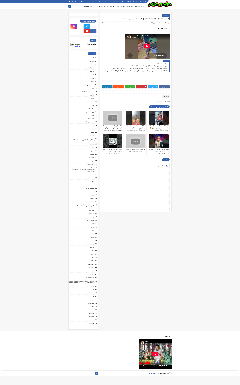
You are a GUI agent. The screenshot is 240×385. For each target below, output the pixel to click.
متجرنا (96, 6)
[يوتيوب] (69, 373)
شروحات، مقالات (90, 188)
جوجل (92, 147)
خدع (93, 161)
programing (91, 303)
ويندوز (92, 240)
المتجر (113, 1)
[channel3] (87, 1)
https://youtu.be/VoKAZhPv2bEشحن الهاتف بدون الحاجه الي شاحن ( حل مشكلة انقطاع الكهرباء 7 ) (139, 68)
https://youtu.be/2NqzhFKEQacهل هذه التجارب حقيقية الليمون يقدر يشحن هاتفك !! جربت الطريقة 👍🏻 (135, 128)
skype (92, 306)
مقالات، (92, 227)
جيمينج (92, 151)
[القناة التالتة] (90, 373)
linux (93, 300)
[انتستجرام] (81, 373)
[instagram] (75, 1)
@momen (167, 80)
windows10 (91, 320)
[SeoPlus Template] (170, 373)
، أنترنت (92, 58)
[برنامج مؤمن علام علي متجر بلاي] (90, 1)
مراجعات (92, 217)
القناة (121, 1)
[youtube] (69, 1)
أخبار (93, 88)
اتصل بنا (135, 1)
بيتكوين (92, 132)
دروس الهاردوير (90, 164)
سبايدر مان (91, 174)
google (92, 274)
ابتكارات (92, 81)
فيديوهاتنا (86, 6)
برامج (93, 129)
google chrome (90, 278)
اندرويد (92, 125)
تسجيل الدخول (102, 1)
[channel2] (84, 1)
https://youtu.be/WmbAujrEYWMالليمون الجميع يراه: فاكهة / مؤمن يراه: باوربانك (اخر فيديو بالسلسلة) (110, 151)
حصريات (92, 154)
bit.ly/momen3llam (89, 261)
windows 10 (91, 316)
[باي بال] (78, 373)
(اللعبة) (144, 1)
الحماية (92, 102)
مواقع (93, 230)
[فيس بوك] (75, 373)
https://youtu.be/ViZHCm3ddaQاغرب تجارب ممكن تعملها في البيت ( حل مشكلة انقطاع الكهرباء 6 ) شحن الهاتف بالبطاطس (135, 71)
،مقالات (92, 78)
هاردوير (92, 237)
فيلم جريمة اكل (90, 201)
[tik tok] (80, 26)
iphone (92, 293)
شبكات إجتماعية (90, 178)
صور (93, 191)
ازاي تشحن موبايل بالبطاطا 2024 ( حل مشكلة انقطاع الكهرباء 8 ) (149, 66)
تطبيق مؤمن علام (135, 6)
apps (93, 257)
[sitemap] (96, 373)
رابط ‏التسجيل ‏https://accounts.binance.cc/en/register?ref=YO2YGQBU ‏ (83, 169)
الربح (93, 105)
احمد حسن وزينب (89, 85)
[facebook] (72, 1)
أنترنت (92, 115)
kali (93, 296)
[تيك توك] (72, 373)
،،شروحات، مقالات (89, 68)
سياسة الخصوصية (128, 1)
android (92, 247)
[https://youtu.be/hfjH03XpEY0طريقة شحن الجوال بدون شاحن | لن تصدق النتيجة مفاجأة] (159, 141)
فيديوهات (92, 195)
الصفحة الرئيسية (125, 6)
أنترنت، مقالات (90, 118)
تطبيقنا (139, 1)
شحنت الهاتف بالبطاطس (160, 63)
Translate (77, 46)
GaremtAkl (91, 267)
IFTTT (92, 286)
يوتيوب (92, 244)
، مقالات (92, 61)
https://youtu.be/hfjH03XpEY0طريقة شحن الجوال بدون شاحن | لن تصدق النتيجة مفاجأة (157, 151)
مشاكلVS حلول (90, 220)
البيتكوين (92, 95)
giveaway (91, 271)
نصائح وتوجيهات (90, 234)
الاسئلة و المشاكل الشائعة (87, 91)
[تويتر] (87, 373)
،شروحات (92, 71)
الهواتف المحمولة (90, 112)
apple (92, 254)
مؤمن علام (91, 210)
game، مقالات (90, 264)
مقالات (92, 223)
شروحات (92, 181)
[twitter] (81, 1)
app (93, 251)
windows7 (91, 323)
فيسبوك (92, 198)
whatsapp (91, 313)
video (92, 310)
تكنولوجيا (92, 144)
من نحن (109, 1)
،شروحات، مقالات (89, 75)
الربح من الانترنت (90, 108)
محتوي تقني (91, 213)
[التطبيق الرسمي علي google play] (93, 26)
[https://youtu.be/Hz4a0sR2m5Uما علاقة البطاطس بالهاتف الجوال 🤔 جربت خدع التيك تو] (159, 118)
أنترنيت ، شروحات (89, 122)
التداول (92, 98)
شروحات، (92, 185)
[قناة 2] (84, 373)
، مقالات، (92, 64)
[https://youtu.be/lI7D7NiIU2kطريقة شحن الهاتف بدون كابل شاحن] (136, 141)
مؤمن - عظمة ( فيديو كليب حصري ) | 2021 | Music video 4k (83, 206)
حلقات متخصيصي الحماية (88, 157)
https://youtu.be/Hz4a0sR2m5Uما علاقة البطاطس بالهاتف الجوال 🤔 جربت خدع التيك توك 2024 (158, 128)
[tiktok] (78, 1)
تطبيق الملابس (90, 135)
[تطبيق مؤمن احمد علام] (93, 373)
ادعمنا (117, 1)
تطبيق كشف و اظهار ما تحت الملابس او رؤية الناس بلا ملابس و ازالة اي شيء (83, 139)
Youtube (166, 15)
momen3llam (152, 373)
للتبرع (91, 6)
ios (93, 289)
